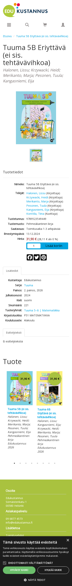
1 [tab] (14, 463)
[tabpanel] (20, 410)
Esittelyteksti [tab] (14, 332)
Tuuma (28, 285)
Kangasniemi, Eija (37, 209)
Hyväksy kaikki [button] (19, 570)
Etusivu (7, 36)
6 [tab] (43, 463)
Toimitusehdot (15, 535)
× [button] (67, 540)
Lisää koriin (54, 246)
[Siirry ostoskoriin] (44, 24)
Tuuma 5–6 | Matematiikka (42, 310)
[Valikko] (9, 24)
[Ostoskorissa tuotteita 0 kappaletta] (44, 25)
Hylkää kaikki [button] (53, 570)
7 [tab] (49, 463)
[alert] (36, 561)
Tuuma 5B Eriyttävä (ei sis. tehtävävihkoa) (42, 36)
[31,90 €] (20, 404)
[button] (36, 580)
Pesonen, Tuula (36, 205)
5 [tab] (37, 463)
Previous (2, 415)
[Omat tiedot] (62, 24)
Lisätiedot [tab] (12, 271)
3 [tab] (26, 463)
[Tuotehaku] (27, 24)
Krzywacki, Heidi (37, 197)
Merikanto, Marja (37, 201)
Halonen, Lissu (36, 193)
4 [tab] (32, 463)
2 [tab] (20, 463)
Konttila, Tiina (35, 213)
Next (67, 415)
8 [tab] (55, 463)
